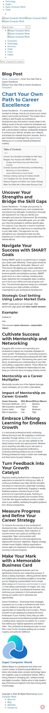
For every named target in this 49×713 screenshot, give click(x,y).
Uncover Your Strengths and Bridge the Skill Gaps (23, 156)
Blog (9, 702)
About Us (11, 699)
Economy (11, 46)
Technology (10, 1)
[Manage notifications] (42, 707)
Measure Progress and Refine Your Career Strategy (23, 181)
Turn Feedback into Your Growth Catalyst (19, 178)
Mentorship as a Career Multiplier (17, 170)
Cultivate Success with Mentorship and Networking (23, 167)
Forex (10, 51)
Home (4, 79)
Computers (12, 40)
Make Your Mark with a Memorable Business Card (23, 184)
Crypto (8, 4)
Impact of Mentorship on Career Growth (19, 173)
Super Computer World (15, 6)
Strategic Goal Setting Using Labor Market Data (22, 162)
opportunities (35, 138)
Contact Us (12, 707)
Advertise (11, 704)
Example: (9, 165)
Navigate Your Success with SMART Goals (20, 159)
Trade (7, 9)
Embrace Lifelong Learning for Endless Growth (21, 176)
